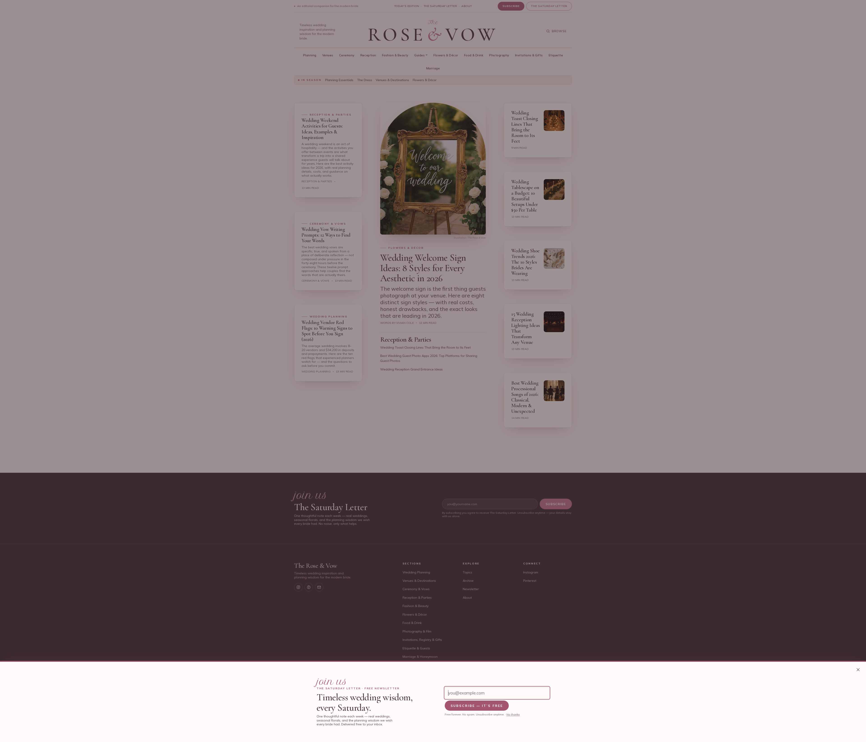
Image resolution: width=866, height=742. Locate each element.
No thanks (513, 714)
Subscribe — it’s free (477, 706)
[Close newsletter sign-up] (858, 669)
